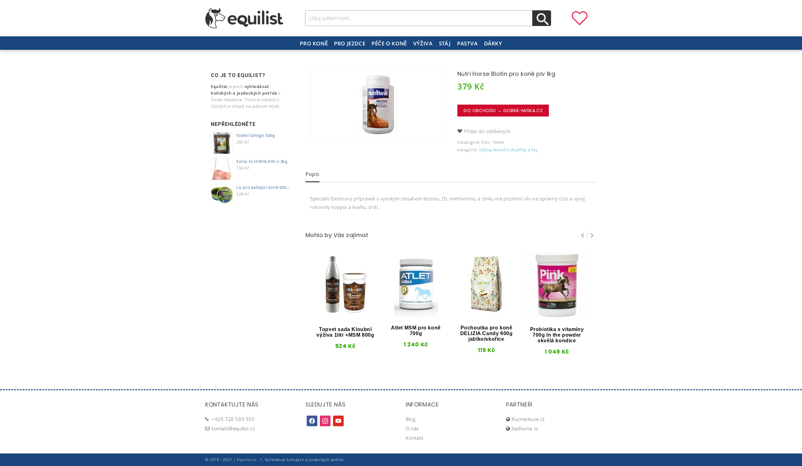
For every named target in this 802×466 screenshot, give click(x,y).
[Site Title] (244, 17)
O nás (412, 428)
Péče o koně (389, 43)
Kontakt (414, 438)
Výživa (423, 43)
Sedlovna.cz (525, 428)
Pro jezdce (349, 43)
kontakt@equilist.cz (233, 428)
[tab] (312, 174)
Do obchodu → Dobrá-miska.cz (503, 110)
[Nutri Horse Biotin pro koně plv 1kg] (377, 104)
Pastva (467, 43)
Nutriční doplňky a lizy (515, 150)
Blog (410, 419)
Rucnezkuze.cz (528, 419)
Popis (312, 174)
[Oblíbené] (579, 17)
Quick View (335, 316)
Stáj (445, 43)
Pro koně (314, 43)
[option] (377, 105)
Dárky (493, 43)
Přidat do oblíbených (487, 131)
